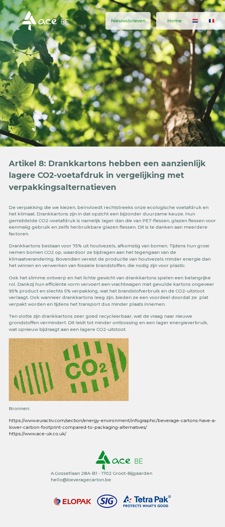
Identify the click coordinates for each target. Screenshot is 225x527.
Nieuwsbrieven (128, 20)
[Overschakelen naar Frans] (211, 21)
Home (174, 20)
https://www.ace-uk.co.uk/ (37, 433)
